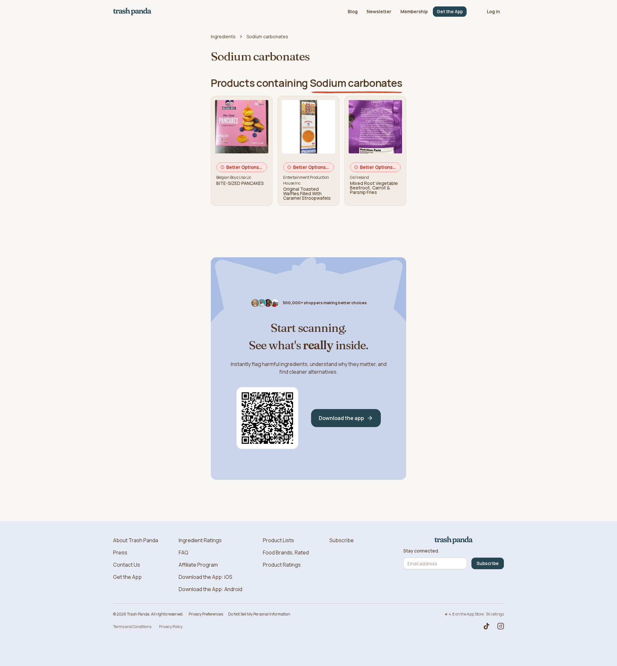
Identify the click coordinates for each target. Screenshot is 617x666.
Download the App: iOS (205, 576)
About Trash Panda (135, 540)
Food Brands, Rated (286, 552)
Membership (414, 11)
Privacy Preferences (206, 614)
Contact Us (126, 564)
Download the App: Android (210, 589)
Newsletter (379, 11)
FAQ (183, 552)
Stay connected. (421, 551)
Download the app (341, 418)
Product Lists (278, 540)
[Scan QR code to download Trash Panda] (267, 418)
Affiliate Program (198, 564)
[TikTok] (486, 626)
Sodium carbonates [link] (267, 36)
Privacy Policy (171, 626)
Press (120, 552)
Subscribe (341, 540)
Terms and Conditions (132, 626)
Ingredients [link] (223, 36)
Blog (353, 11)
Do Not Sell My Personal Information (259, 614)
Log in (493, 11)
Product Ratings (282, 564)
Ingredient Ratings (200, 540)
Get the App (450, 11)
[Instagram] (500, 626)
